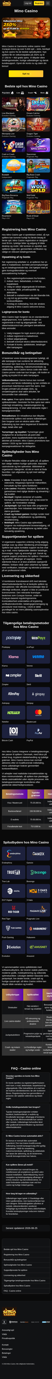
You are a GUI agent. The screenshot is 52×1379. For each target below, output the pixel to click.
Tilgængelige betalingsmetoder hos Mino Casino (24, 1281)
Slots (42, 93)
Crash (30, 93)
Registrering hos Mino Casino (16, 1255)
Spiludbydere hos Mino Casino (17, 1286)
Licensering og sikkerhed (14, 1275)
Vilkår (4, 1357)
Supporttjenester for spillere (15, 1270)
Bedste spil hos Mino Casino (16, 1249)
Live (18, 93)
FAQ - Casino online (12, 1291)
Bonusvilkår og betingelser (15, 1260)
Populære (6, 93)
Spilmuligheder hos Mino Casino (18, 1265)
